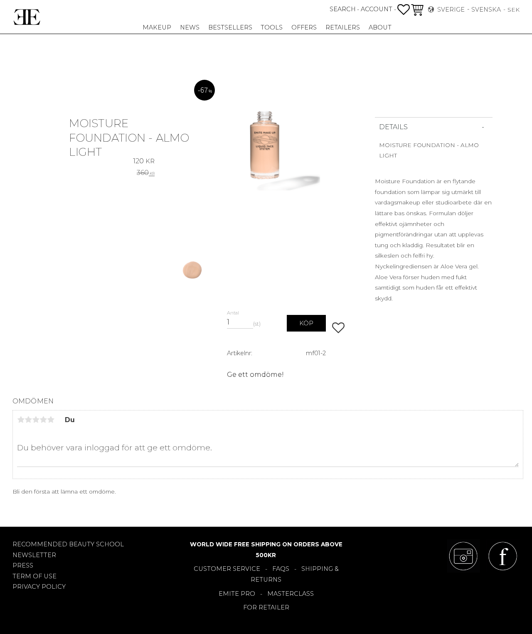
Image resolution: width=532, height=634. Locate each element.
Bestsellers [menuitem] (230, 27)
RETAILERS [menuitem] (342, 27)
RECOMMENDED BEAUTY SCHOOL (68, 544)
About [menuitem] (380, 27)
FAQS (280, 569)
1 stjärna (21, 419)
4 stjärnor (43, 419)
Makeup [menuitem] (157, 27)
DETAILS (393, 127)
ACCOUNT (376, 9)
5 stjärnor (50, 419)
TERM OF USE (34, 576)
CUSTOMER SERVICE (227, 569)
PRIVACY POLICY (39, 586)
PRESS (22, 565)
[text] (144, 160)
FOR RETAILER (266, 607)
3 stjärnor (35, 419)
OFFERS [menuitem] (304, 27)
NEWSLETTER (34, 555)
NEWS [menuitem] (190, 27)
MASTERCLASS (290, 593)
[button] (403, 9)
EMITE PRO (237, 593)
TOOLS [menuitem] (272, 27)
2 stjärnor (28, 419)
